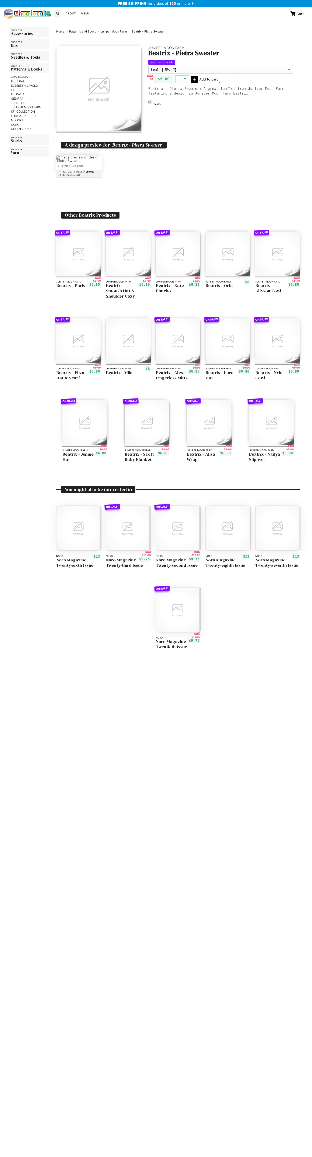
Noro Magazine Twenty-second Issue (177, 562)
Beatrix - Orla (219, 285)
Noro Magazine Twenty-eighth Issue (225, 562)
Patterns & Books (26, 69)
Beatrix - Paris (70, 285)
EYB (14, 90)
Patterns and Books (82, 31)
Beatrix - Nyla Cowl (269, 375)
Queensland (21, 129)
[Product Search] (57, 13)
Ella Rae (18, 81)
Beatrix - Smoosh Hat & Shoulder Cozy (120, 291)
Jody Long (19, 103)
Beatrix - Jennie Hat (78, 457)
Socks (16, 140)
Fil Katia (17, 94)
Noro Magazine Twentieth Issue (171, 644)
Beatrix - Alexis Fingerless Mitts (172, 375)
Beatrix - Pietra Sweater (148, 31)
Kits (14, 45)
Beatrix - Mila (119, 372)
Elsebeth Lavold (24, 85)
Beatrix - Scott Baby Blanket (139, 457)
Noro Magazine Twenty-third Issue (124, 562)
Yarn (15, 152)
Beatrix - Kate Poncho (170, 288)
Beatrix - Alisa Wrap (201, 457)
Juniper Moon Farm (26, 107)
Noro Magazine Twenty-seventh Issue (276, 562)
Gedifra (17, 98)
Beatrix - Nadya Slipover (264, 457)
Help (85, 13)
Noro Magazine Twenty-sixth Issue (74, 562)
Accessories (22, 33)
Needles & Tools (25, 57)
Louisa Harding (23, 115)
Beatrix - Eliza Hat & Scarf (70, 375)
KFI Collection (23, 111)
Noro (15, 124)
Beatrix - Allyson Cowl (268, 288)
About (71, 13)
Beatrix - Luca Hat (219, 375)
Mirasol (17, 120)
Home (60, 31)
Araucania (19, 77)
